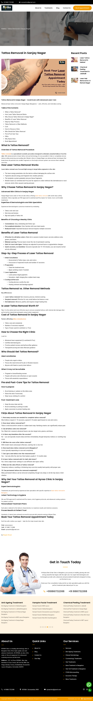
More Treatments (71, 679)
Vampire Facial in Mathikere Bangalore (12, 615)
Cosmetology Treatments (74, 658)
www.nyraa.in (9, 525)
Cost (6, 126)
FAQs (6, 136)
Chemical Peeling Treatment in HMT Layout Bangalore (44, 621)
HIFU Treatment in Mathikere (71, 618)
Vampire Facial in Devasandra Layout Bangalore (15, 612)
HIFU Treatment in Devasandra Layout (74, 606)
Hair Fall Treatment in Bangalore (76, 669)
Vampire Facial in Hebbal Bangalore (11, 609)
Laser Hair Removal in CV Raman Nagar (85, 80)
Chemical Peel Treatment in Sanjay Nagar (44, 609)
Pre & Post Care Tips (11, 134)
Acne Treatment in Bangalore (75, 665)
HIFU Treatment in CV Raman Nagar (73, 612)
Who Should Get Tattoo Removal (15, 131)
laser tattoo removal (41, 196)
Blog (57, 8)
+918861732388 (55, 591)
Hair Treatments (71, 662)
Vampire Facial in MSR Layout (9, 606)
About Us (38, 8)
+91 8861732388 (78, 591)
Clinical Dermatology (72, 655)
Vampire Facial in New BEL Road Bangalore (13, 618)
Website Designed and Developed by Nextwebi (42, 699)
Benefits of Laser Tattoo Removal (15, 119)
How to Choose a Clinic (12, 129)
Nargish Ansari (7, 535)
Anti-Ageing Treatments (73, 652)
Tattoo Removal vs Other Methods (16, 124)
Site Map (37, 658)
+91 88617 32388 (10, 527)
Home (3, 29)
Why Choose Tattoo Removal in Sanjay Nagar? (19, 117)
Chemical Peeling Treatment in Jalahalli (85, 70)
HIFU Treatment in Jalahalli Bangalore (74, 615)
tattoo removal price (19, 319)
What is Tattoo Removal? (13, 112)
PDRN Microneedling (72, 672)
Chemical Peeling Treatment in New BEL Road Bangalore (45, 616)
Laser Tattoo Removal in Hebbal (85, 60)
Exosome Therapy (71, 676)
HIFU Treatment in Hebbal (70, 609)
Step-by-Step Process (12, 122)
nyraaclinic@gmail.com (12, 529)
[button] (40, 627)
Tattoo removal (6, 154)
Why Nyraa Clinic (10, 139)
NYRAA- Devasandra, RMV (30, 689)
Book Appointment (11, 141)
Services (68, 648)
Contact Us (67, 8)
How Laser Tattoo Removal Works (16, 114)
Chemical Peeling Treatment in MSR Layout (44, 612)
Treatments (49, 8)
